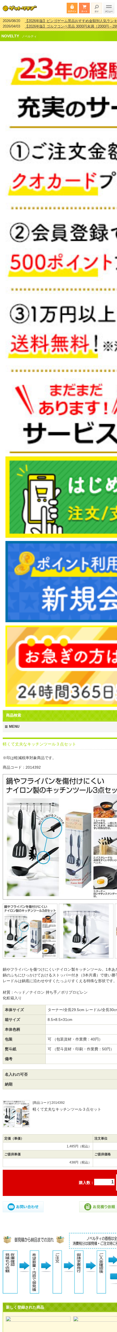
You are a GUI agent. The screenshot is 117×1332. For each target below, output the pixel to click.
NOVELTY (10, 32)
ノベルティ (29, 32)
